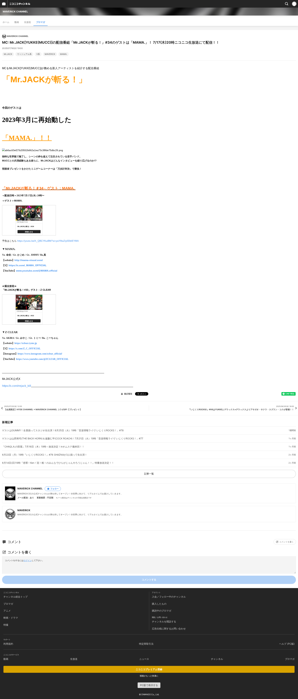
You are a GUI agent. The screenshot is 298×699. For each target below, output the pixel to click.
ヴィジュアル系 (24, 54)
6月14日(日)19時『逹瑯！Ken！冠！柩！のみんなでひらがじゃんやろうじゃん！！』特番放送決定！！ (58, 463)
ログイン (27, 560)
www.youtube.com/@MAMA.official (36, 270)
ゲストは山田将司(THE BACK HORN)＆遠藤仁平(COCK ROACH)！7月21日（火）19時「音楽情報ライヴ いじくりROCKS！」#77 (72, 438)
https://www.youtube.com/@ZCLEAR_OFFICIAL (42, 359)
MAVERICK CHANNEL (15, 11)
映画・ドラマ (10, 617)
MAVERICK (50, 54)
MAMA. (63, 54)
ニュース (144, 658)
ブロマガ (40, 22)
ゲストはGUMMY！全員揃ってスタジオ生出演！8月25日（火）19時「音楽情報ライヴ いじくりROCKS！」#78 (63, 430)
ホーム (6, 22)
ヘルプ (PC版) (287, 643)
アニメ (7, 610)
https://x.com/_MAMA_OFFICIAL (28, 265)
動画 (16, 22)
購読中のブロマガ (161, 610)
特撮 (5, 624)
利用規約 (8, 643)
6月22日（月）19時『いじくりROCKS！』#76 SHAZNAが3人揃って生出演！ (44, 455)
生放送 (27, 22)
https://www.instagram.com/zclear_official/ (40, 353)
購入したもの (159, 603)
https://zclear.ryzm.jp (25, 343)
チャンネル (217, 658)
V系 (38, 54)
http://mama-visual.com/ (28, 260)
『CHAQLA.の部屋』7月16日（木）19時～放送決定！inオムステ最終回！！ (43, 446)
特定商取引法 (146, 643)
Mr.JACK (8, 54)
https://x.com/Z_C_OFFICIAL (25, 348)
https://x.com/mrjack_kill (16, 385)
